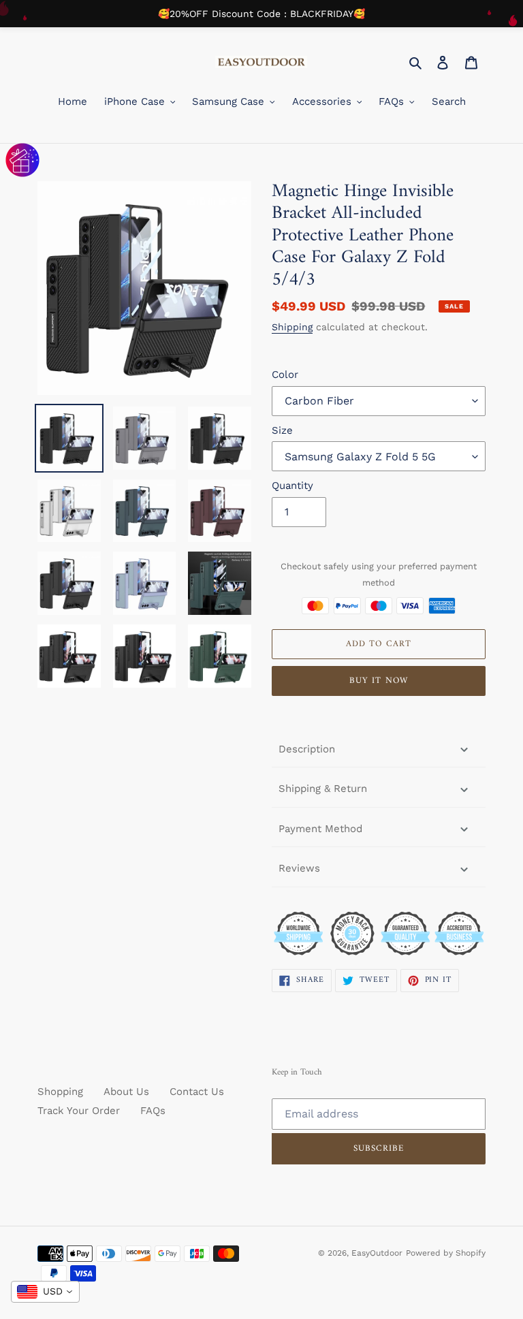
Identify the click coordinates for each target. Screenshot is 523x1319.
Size (282, 430)
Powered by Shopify (446, 1253)
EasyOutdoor (376, 1253)
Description (307, 749)
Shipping (292, 326)
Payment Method (320, 829)
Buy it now (378, 680)
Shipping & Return (323, 788)
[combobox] (45, 1292)
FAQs (152, 1111)
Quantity (292, 485)
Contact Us (197, 1091)
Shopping (60, 1091)
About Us (126, 1091)
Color (285, 374)
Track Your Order (78, 1111)
